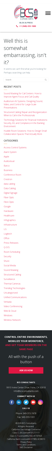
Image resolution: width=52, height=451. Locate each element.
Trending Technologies (14, 288)
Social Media (10, 265)
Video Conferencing (13, 306)
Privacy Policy (26, 442)
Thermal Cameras (12, 283)
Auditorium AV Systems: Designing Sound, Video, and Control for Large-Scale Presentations (23, 104)
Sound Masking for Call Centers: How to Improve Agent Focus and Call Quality (22, 95)
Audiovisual (9, 161)
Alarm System (10, 152)
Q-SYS (7, 247)
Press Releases (11, 242)
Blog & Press (26, 22)
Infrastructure (10, 224)
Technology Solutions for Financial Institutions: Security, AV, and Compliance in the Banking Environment (26, 123)
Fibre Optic (9, 201)
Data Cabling (10, 188)
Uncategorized (11, 292)
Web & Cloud (10, 310)
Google (7, 206)
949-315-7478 (29, 413)
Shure (6, 260)
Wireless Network (12, 319)
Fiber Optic (9, 197)
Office (6, 238)
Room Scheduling (12, 251)
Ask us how (26, 370)
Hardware (8, 211)
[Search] (45, 80)
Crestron (8, 179)
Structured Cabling (12, 274)
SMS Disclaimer (26, 447)
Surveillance (9, 279)
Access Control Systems (15, 147)
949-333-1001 (28, 417)
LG (5, 229)
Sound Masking (11, 270)
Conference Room (12, 174)
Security (7, 256)
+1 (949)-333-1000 (27, 26)
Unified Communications (15, 297)
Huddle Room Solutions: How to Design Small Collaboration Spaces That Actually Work (25, 132)
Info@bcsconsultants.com (26, 391)
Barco (7, 165)
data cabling (9, 183)
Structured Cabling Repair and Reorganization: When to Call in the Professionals (25, 114)
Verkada (7, 301)
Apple (6, 156)
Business (8, 170)
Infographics (10, 220)
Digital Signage (10, 192)
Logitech (8, 233)
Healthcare (9, 215)
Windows (8, 315)
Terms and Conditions (26, 444)
